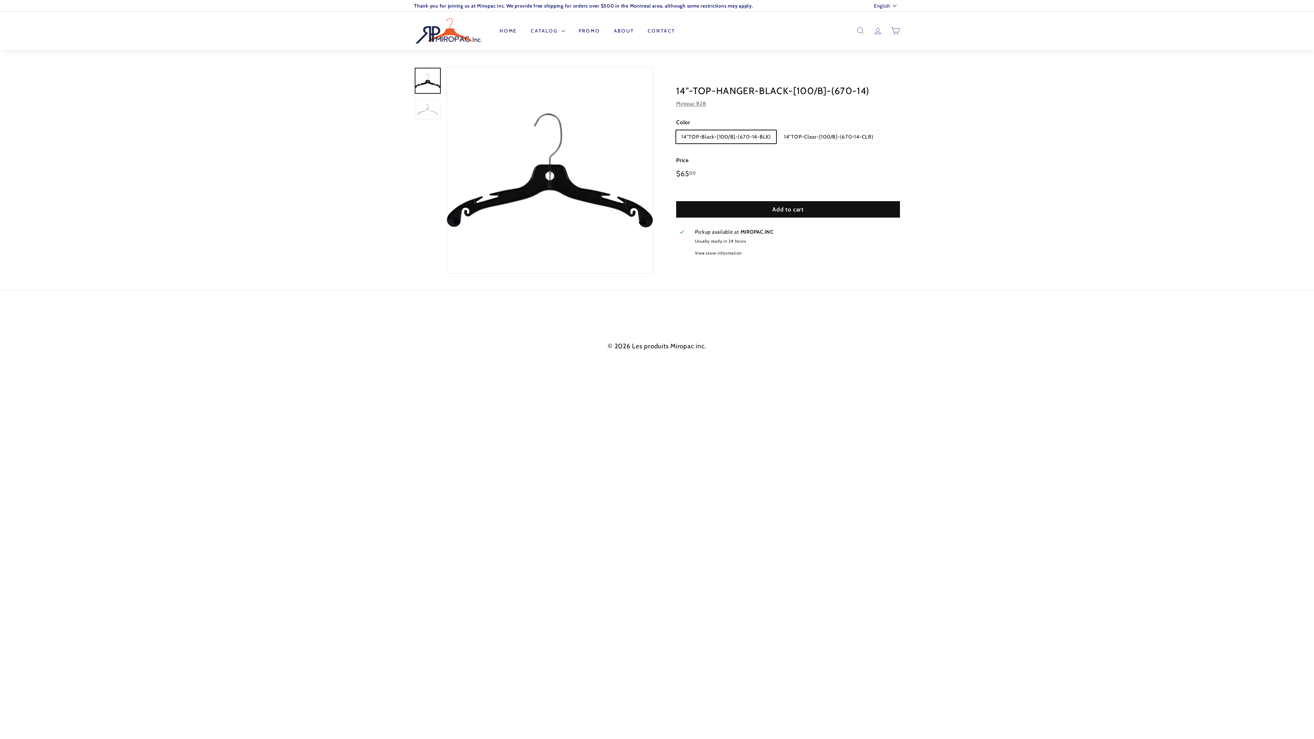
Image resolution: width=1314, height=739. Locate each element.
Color (683, 122)
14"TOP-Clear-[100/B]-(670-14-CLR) (829, 137)
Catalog (545, 31)
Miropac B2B (691, 104)
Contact (661, 31)
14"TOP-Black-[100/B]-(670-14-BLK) (726, 137)
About (624, 31)
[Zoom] (550, 170)
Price (682, 160)
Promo (589, 31)
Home (508, 31)
